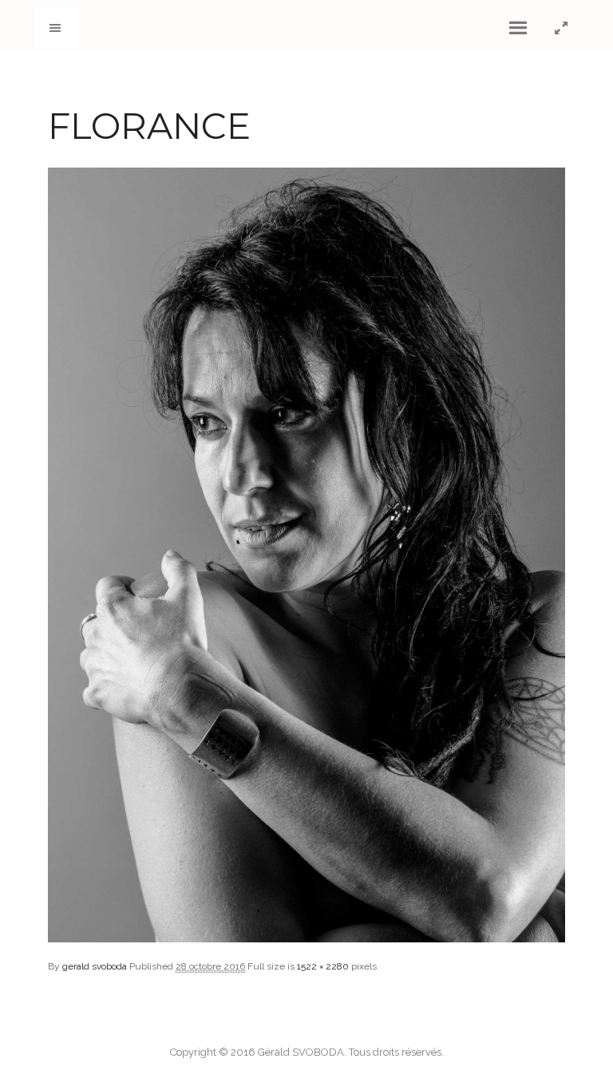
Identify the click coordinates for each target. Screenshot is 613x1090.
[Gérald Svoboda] (307, 26)
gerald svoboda (94, 966)
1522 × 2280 (323, 966)
